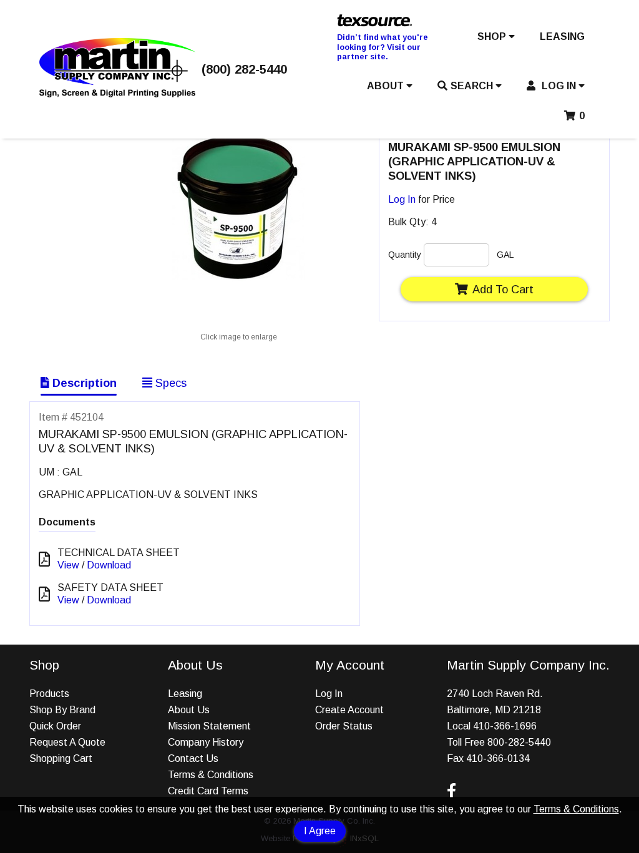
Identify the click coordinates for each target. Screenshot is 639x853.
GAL (505, 255)
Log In (402, 199)
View (68, 565)
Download (109, 565)
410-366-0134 (498, 758)
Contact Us (193, 758)
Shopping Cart (60, 758)
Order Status (344, 726)
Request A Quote (67, 742)
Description (83, 382)
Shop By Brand (62, 709)
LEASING (562, 36)
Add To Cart (503, 289)
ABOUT (386, 85)
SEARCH (473, 85)
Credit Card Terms (208, 791)
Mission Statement (209, 726)
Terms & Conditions (576, 809)
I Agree (320, 831)
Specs (169, 382)
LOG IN (558, 85)
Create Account (349, 709)
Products (49, 693)
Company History (205, 742)
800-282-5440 (519, 742)
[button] (496, 39)
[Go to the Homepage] (117, 94)
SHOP (493, 36)
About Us (189, 709)
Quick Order (55, 726)
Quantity (404, 255)
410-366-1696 (505, 726)
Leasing (185, 693)
